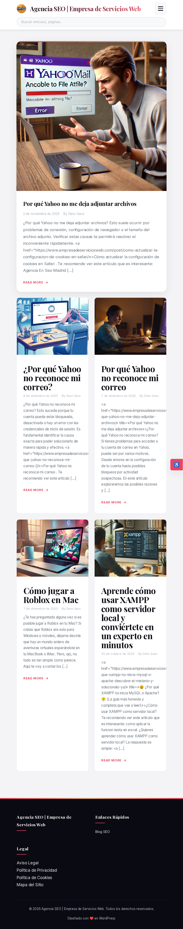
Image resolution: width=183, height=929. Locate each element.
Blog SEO (102, 832)
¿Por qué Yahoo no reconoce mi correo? (52, 377)
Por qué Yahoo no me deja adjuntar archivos (80, 203)
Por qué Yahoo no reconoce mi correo (129, 377)
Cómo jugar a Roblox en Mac (51, 595)
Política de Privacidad (37, 870)
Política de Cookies (34, 877)
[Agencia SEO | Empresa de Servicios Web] (21, 8)
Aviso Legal (27, 863)
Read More (33, 282)
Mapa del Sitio (30, 884)
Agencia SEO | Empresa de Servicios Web (85, 9)
